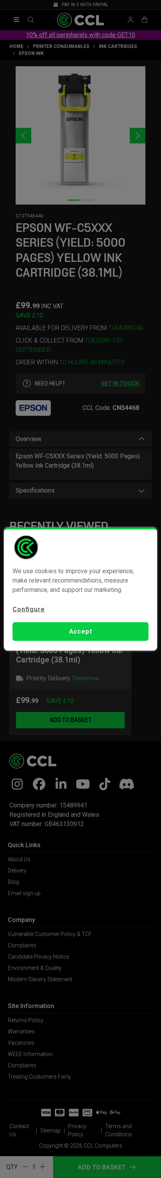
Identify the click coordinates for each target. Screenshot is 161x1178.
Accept (80, 631)
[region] (80, 589)
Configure (29, 609)
